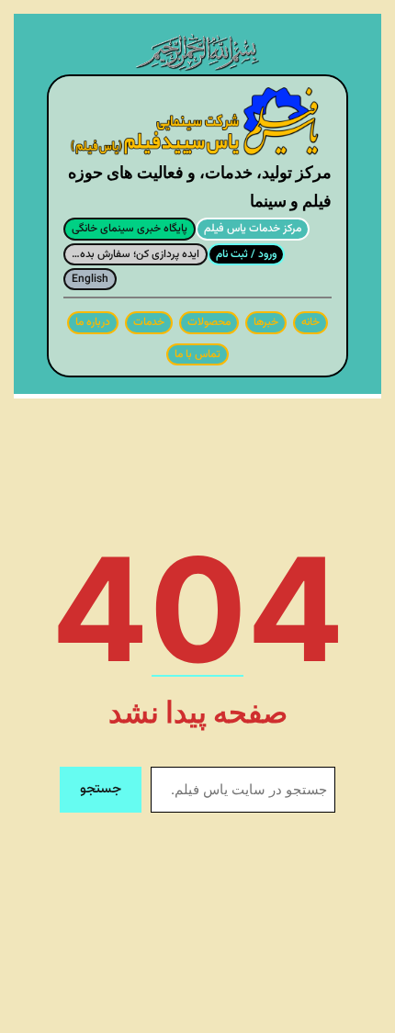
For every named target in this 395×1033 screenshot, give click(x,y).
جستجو (100, 789)
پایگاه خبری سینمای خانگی (129, 228)
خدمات (148, 322)
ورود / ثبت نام (246, 254)
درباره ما (92, 322)
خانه (310, 322)
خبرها (266, 322)
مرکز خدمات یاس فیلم (252, 228)
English (90, 279)
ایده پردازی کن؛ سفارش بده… (135, 254)
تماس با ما (197, 354)
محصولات (209, 322)
